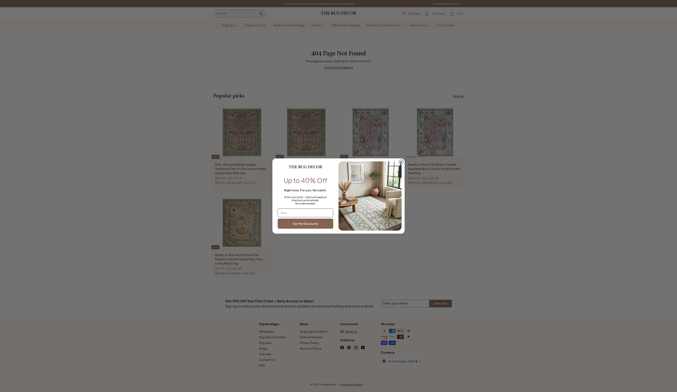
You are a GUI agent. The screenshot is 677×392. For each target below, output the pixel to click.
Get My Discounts (305, 224)
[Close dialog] (401, 162)
